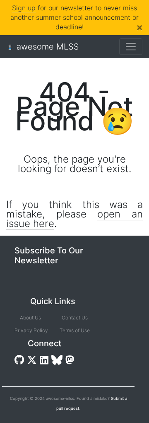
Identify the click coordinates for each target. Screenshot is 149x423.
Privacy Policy (30, 330)
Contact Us (75, 317)
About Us (30, 317)
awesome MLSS (48, 47)
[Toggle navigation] (130, 46)
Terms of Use (75, 330)
